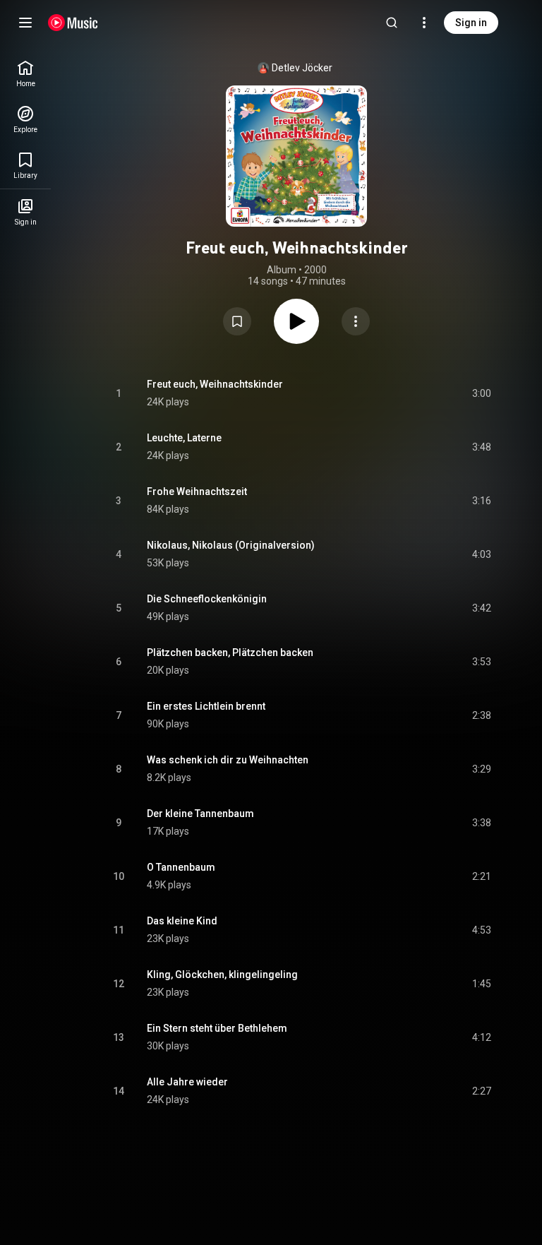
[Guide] (25, 22)
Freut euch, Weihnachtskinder (215, 384)
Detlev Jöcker (302, 67)
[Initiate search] (391, 22)
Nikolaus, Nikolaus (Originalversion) (231, 545)
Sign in (471, 22)
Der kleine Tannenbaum (200, 813)
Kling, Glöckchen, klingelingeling (222, 974)
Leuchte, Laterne (184, 437)
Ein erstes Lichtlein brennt (206, 706)
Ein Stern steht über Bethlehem (217, 1028)
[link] (25, 74)
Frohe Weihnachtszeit (197, 491)
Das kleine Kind (182, 921)
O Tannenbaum (181, 867)
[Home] (73, 22)
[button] (237, 321)
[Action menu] (356, 321)
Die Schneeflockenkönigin (207, 598)
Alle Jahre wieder (187, 1082)
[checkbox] (481, 393)
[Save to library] (237, 321)
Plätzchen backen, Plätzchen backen (230, 652)
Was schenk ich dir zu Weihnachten (227, 760)
